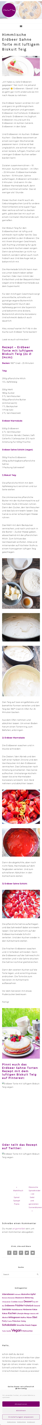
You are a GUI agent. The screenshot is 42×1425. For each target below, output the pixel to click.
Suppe (34, 1325)
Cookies (14, 1302)
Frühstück (28, 1305)
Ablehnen (21, 1410)
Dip (34, 1302)
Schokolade (9, 1324)
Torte (4, 1331)
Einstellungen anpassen (21, 1417)
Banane (5, 1298)
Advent (17, 1294)
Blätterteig (29, 1298)
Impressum (31, 1422)
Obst (34, 1317)
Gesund (37, 1306)
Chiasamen (6, 1302)
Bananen (11, 1298)
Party (4, 1321)
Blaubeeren (19, 1298)
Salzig (23, 1321)
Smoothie (21, 1325)
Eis (3, 1306)
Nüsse (29, 1317)
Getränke (6, 1309)
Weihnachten (27, 1331)
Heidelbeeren (17, 1309)
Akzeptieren (21, 1404)
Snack (28, 1325)
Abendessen (8, 1294)
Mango (27, 1313)
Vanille (8, 1331)
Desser (20, 1302)
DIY (37, 1302)
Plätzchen (16, 1321)
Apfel (33, 1294)
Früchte (19, 1305)
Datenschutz (11, 1422)
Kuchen (12, 1313)
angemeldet (18, 1229)
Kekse (34, 1309)
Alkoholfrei (25, 1294)
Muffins (23, 1317)
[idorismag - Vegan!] (21, 19)
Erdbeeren (10, 1305)
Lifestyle (20, 1313)
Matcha (33, 1313)
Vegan (16, 1330)
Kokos (5, 1313)
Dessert (28, 1301)
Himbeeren (27, 1309)
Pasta (9, 1321)
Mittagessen (14, 1317)
